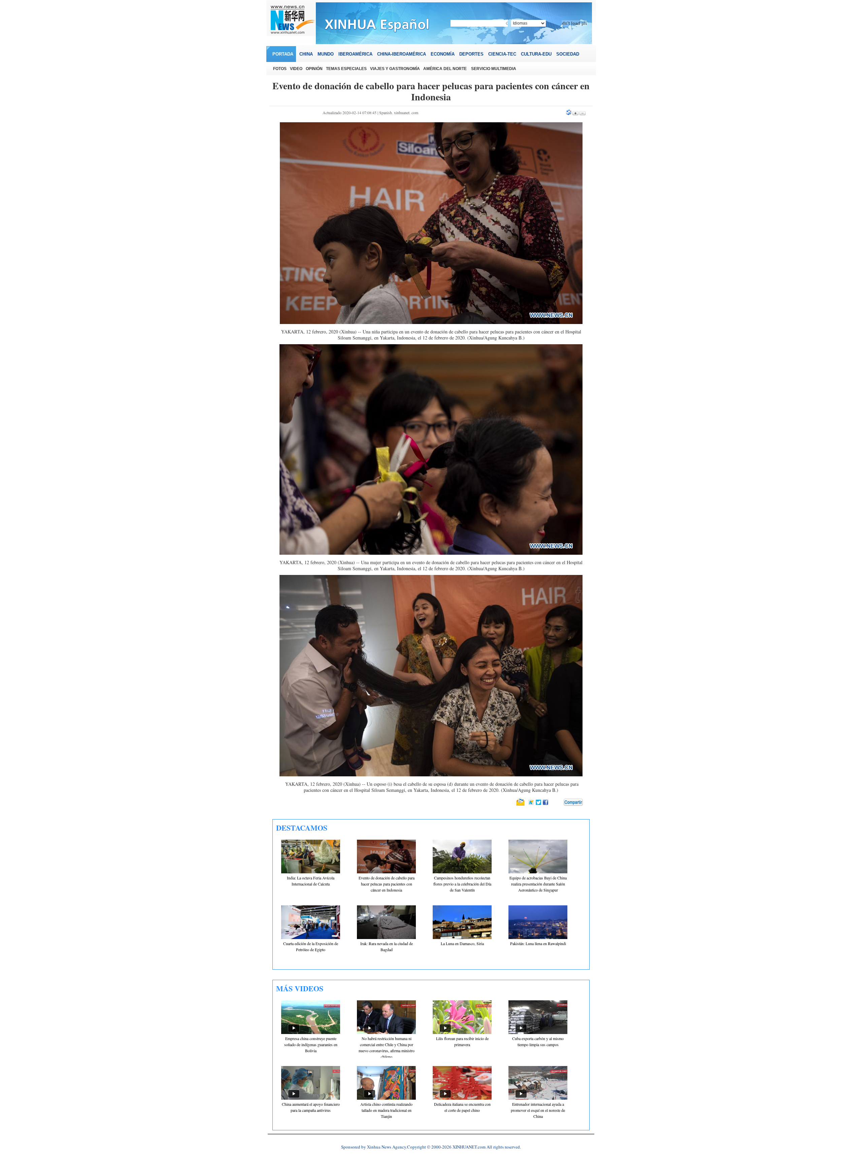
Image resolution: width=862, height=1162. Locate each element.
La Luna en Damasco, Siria (462, 943)
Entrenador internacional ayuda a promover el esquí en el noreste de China (538, 1110)
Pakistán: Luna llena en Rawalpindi (538, 943)
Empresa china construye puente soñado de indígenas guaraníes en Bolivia (310, 1044)
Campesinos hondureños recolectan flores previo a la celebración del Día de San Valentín (462, 884)
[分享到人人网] (559, 802)
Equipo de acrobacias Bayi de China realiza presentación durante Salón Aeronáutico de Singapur (538, 884)
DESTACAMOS (301, 827)
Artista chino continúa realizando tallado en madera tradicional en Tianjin (386, 1110)
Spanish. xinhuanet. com (398, 112)
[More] (573, 802)
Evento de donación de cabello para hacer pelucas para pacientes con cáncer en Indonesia (387, 884)
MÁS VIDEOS (299, 988)
